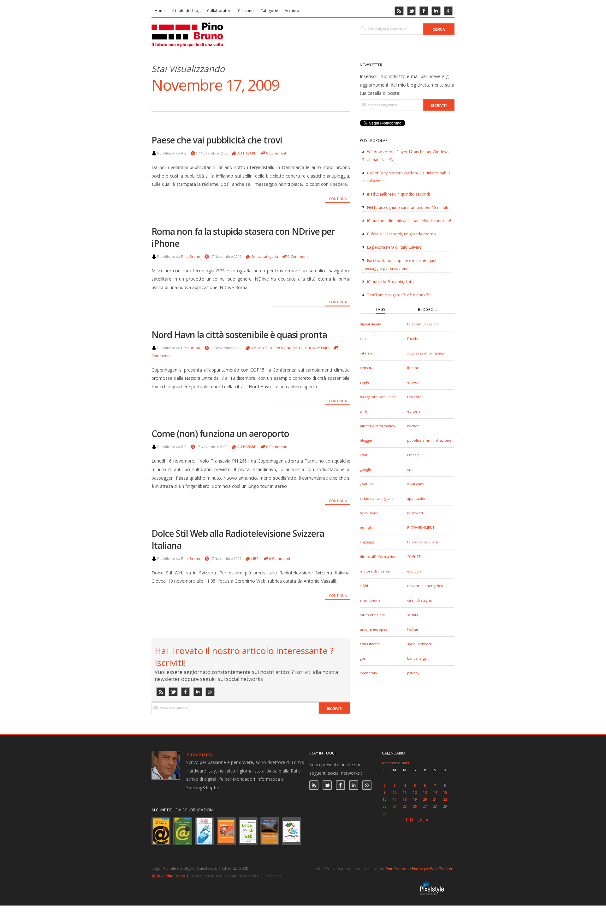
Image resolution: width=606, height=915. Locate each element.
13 (425, 792)
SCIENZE (414, 556)
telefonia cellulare (422, 542)
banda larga (417, 658)
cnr (410, 469)
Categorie (269, 10)
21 (435, 799)
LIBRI (364, 585)
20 (425, 799)
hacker (413, 425)
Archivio (292, 10)
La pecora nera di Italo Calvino (394, 247)
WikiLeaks (415, 484)
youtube (367, 484)
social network (419, 643)
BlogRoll (427, 309)
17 (394, 799)
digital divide (370, 324)
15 (445, 792)
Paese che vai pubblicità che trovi (217, 140)
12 (415, 792)
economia (368, 672)
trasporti (414, 396)
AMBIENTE (259, 347)
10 (394, 792)
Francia (413, 454)
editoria (413, 411)
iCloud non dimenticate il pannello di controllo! (409, 220)
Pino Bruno (190, 256)
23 (384, 806)
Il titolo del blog (186, 10)
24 (394, 806)
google (365, 469)
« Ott (407, 819)
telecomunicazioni (423, 324)
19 (415, 799)
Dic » (422, 819)
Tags (380, 309)
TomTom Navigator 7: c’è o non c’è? (399, 295)
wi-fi (363, 411)
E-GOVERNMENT (421, 527)
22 (445, 799)
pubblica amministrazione (429, 440)
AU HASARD (247, 153)
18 (405, 799)
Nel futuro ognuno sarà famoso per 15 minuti (407, 207)
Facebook (415, 338)
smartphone (370, 600)
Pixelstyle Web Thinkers (433, 868)
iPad (363, 454)
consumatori (370, 643)
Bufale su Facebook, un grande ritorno (401, 234)
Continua (338, 198)
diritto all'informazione (379, 556)
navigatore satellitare (377, 396)
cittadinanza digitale (377, 498)
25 (405, 806)
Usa (363, 338)
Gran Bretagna (419, 600)
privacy (413, 672)
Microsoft (415, 513)
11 (405, 792)
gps (362, 658)
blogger (366, 440)
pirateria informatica (377, 425)
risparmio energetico (425, 585)
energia (366, 527)
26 (415, 806)
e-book (413, 382)
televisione (369, 513)
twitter (413, 629)
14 (435, 792)
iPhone (413, 367)
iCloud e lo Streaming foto (390, 281)
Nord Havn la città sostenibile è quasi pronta (239, 335)
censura (366, 367)
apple (364, 382)
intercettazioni (372, 614)
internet (367, 353)
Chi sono (246, 10)
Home (160, 10)
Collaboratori (219, 10)
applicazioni (417, 498)
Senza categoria (264, 256)
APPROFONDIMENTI (286, 347)
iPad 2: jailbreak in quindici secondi (398, 194)
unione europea (373, 629)
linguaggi (367, 542)
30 (384, 813)
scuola (412, 614)
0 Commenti (276, 153)
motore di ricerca (375, 571)
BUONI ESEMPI (317, 347)
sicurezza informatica (425, 353)
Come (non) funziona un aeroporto (220, 433)
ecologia (414, 571)
